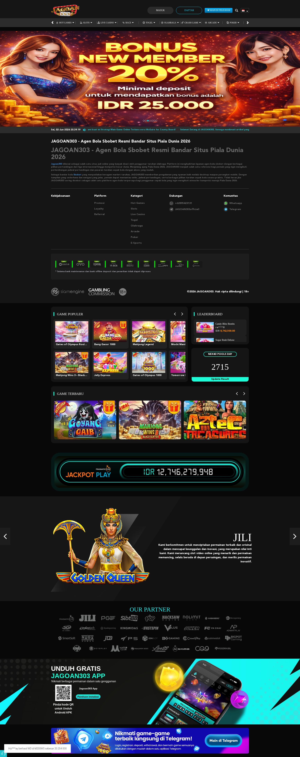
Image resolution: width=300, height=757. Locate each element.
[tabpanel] (150, 79)
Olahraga (170, 23)
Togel (149, 23)
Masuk (160, 10)
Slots (86, 23)
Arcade (212, 23)
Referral (99, 214)
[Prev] (175, 314)
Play (103, 475)
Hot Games (65, 23)
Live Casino (107, 23)
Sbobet (77, 175)
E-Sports (136, 243)
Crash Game (191, 23)
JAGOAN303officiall (187, 209)
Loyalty (99, 209)
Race (128, 23)
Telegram (235, 209)
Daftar (189, 10)
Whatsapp (235, 203)
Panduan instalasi (88, 696)
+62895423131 (183, 203)
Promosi (99, 203)
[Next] (182, 314)
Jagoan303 (56, 164)
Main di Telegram (220, 10)
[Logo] (65, 10)
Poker (233, 23)
